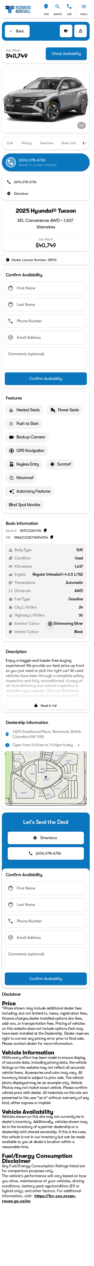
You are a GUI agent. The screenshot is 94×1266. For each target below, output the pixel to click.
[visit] (46, 6)
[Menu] (84, 6)
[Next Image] (83, 100)
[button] (46, 9)
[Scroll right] (83, 143)
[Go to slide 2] (50, 127)
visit (46, 14)
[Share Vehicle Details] (80, 31)
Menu (83, 14)
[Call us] (69, 6)
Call (69, 14)
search (58, 14)
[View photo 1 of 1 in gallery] (46, 100)
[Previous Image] (8, 100)
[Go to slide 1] (42, 127)
